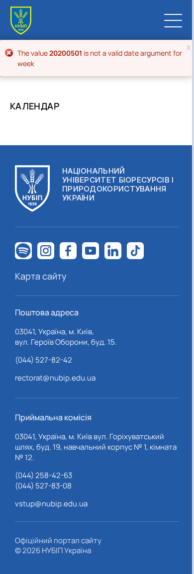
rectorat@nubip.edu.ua (55, 378)
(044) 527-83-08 (43, 485)
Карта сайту (41, 276)
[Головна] (21, 20)
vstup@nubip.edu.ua (51, 503)
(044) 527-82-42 (43, 360)
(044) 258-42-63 (43, 475)
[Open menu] (173, 20)
